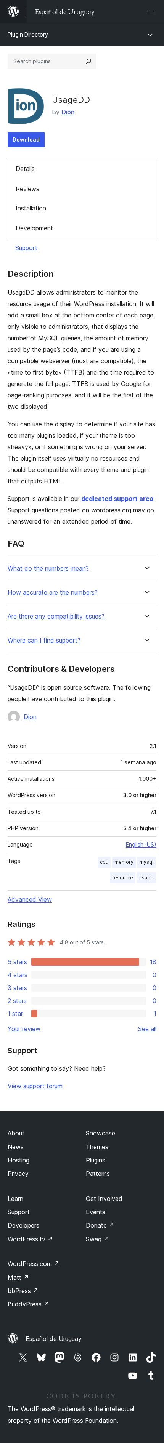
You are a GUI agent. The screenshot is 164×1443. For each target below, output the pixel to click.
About (16, 1133)
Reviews (27, 189)
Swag (97, 1239)
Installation (31, 208)
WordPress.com (33, 1264)
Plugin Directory (28, 34)
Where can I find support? (44, 640)
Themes (97, 1147)
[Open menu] (152, 11)
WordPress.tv (30, 1239)
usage (146, 877)
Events (95, 1212)
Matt (18, 1277)
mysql (146, 862)
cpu (104, 862)
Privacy (18, 1173)
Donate (100, 1225)
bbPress (23, 1291)
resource (122, 877)
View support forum (35, 1086)
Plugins (95, 1160)
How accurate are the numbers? (53, 592)
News (16, 1147)
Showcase (100, 1133)
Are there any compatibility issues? (56, 616)
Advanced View (30, 899)
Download (26, 139)
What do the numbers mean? (48, 568)
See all (147, 1029)
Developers (23, 1225)
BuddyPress (28, 1304)
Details (25, 168)
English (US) (141, 844)
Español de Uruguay (54, 1339)
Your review (24, 1029)
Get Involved (104, 1198)
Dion (67, 112)
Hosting (18, 1160)
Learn (15, 1198)
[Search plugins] (88, 61)
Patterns (98, 1173)
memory (123, 862)
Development (34, 228)
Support (26, 248)
